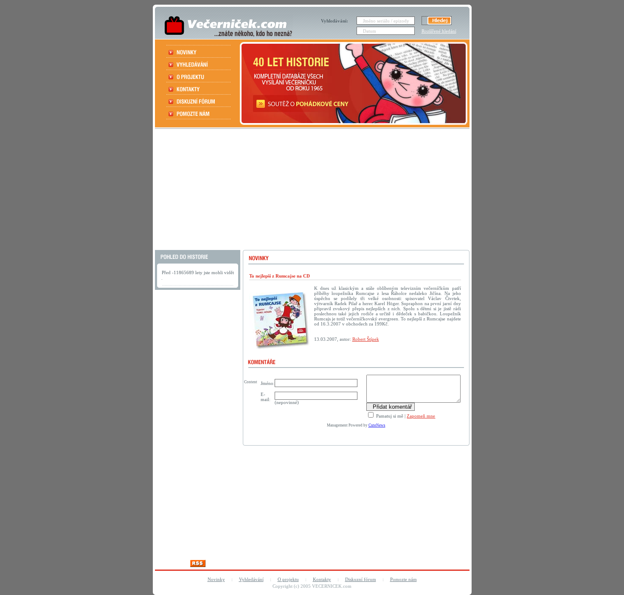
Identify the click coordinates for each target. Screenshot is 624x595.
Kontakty (322, 579)
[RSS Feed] (197, 564)
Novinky (216, 579)
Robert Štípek (365, 339)
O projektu (288, 579)
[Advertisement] (311, 190)
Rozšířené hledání (439, 31)
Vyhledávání (251, 579)
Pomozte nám (403, 579)
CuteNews (376, 425)
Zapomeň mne (421, 415)
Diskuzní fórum (360, 579)
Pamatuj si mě (389, 415)
